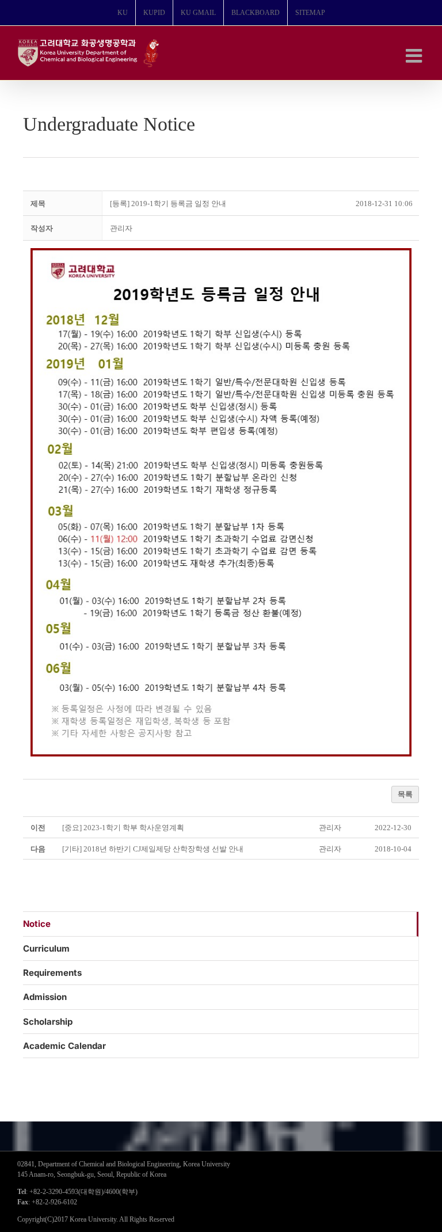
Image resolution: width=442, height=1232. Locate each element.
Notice (37, 923)
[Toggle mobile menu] (415, 55)
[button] (121, 228)
